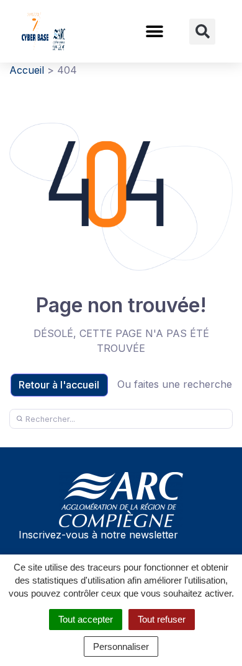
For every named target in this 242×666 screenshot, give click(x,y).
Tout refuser (162, 619)
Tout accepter (85, 619)
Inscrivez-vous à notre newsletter (98, 534)
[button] (154, 31)
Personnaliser (121, 646)
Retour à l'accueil (59, 385)
